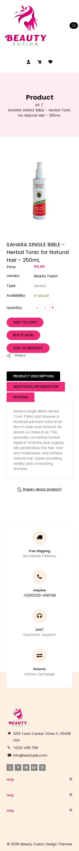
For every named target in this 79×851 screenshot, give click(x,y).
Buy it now (23, 335)
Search (13, 790)
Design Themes (58, 844)
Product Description (33, 376)
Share (19, 355)
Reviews (20, 397)
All (37, 104)
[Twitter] (10, 767)
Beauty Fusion (46, 276)
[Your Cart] (39, 62)
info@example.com (30, 755)
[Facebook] (18, 767)
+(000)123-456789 (39, 595)
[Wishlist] (50, 62)
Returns (39, 669)
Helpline (39, 590)
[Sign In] (28, 62)
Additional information (35, 386)
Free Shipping (39, 551)
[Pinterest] (26, 767)
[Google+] (34, 767)
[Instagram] (42, 767)
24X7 (40, 630)
